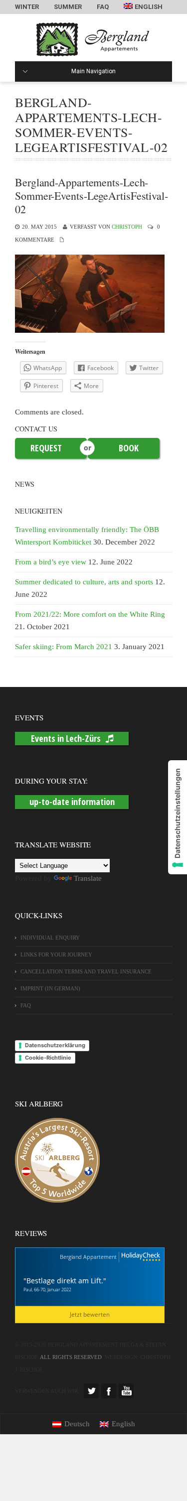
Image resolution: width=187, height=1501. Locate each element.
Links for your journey (56, 954)
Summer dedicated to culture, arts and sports (84, 582)
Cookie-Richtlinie (48, 1057)
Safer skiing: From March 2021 (63, 647)
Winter (27, 6)
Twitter (91, 1390)
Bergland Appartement (88, 1256)
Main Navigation (93, 71)
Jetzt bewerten (90, 1314)
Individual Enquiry (50, 938)
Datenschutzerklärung (55, 1045)
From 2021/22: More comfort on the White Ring (90, 614)
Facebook (108, 1390)
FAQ (103, 6)
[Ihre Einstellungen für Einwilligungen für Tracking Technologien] (177, 817)
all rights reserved (71, 1357)
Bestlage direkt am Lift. (64, 1280)
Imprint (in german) (50, 988)
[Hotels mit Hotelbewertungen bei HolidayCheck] (139, 1257)
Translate (88, 878)
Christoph (127, 227)
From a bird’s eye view (50, 562)
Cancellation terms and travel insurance (86, 971)
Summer (68, 6)
